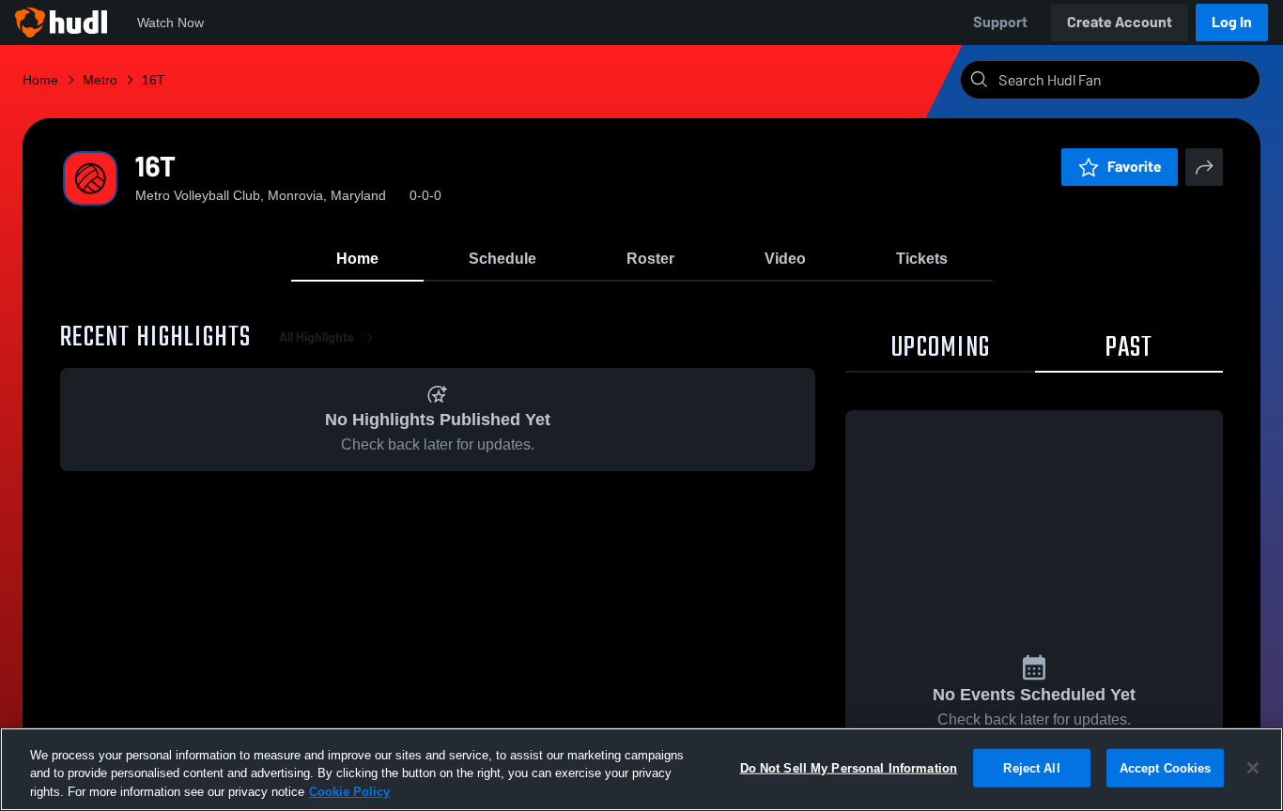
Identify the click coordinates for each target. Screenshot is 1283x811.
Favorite (1134, 166)
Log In (1232, 22)
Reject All (1031, 767)
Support (1000, 22)
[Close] (1253, 767)
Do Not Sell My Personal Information (849, 767)
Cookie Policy (349, 792)
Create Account (1119, 22)
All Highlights (316, 337)
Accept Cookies (1166, 767)
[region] (641, 769)
